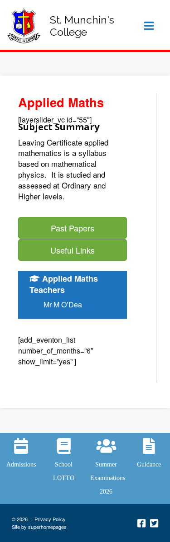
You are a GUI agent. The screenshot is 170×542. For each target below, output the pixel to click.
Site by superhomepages (39, 526)
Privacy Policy (50, 519)
